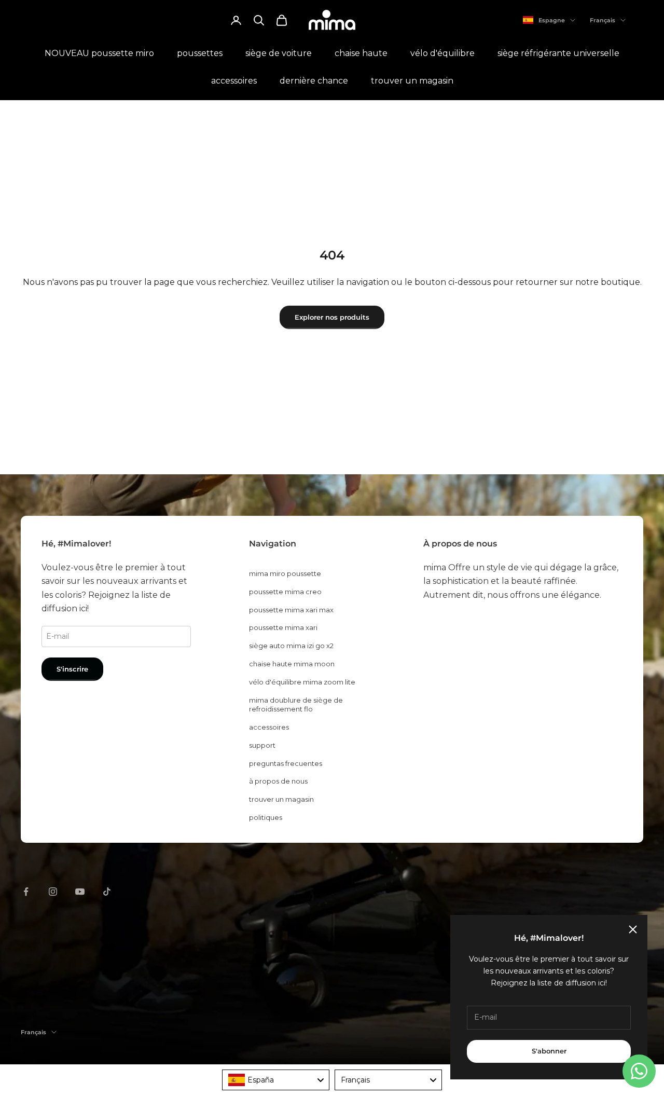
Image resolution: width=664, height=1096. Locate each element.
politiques (265, 817)
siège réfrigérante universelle (558, 53)
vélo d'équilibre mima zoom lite (302, 682)
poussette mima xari (283, 627)
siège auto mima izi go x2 (291, 645)
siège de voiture (278, 53)
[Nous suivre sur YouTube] (80, 891)
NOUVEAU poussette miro (99, 53)
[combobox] (275, 1080)
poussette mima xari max (291, 610)
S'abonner (549, 1051)
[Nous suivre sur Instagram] (53, 891)
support (262, 745)
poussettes (200, 53)
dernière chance (314, 81)
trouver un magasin (412, 81)
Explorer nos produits (332, 317)
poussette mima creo (285, 591)
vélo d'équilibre (442, 53)
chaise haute (361, 53)
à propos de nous (278, 781)
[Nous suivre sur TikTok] (107, 891)
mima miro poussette (285, 573)
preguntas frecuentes (285, 763)
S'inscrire (72, 669)
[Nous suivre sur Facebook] (26, 891)
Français (602, 20)
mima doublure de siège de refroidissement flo (296, 704)
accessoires (234, 81)
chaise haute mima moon (292, 664)
